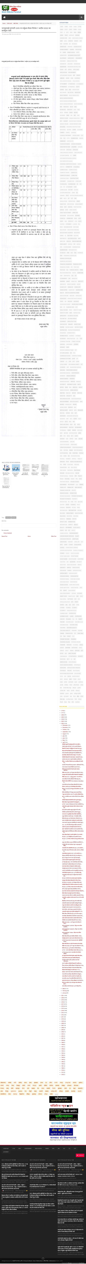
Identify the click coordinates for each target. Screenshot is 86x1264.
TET (75, 633)
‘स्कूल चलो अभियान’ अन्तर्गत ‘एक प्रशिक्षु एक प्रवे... (72, 905)
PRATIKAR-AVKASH (64, 481)
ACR (61, 43)
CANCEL (68, 132)
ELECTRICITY (63, 238)
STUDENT (74, 607)
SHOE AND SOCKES (75, 579)
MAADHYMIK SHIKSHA (75, 367)
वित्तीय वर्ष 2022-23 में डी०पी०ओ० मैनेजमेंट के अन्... (72, 818)
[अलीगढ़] (22, 1082)
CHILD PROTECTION (65, 146)
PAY (69, 456)
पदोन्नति (72, 690)
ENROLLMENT (63, 244)
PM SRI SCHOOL (64, 476)
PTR (75, 501)
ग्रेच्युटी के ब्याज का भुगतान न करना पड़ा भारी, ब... (71, 907)
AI (60, 52)
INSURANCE (63, 333)
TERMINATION (69, 633)
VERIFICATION (63, 662)
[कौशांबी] (4, 1085)
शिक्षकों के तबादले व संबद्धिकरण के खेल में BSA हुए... (72, 748)
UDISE (81, 644)
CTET (75, 187)
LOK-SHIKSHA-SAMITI (74, 364)
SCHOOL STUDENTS (78, 550)
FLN (67, 270)
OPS (61, 450)
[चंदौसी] (31, 1085)
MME (81, 401)
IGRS (71, 312)
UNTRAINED (74, 647)
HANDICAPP (77, 287)
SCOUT (67, 553)
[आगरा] (27, 1082)
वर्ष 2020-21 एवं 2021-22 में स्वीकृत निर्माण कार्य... (72, 882)
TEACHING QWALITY (65, 630)
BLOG (61, 112)
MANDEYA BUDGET (64, 381)
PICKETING (70, 464)
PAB (70, 453)
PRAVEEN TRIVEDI (75, 481)
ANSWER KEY (63, 63)
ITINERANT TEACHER (65, 341)
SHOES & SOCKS (64, 584)
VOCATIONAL (76, 670)
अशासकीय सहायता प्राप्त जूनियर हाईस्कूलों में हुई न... (72, 903)
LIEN (70, 361)
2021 (62, 995)
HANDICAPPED (63, 290)
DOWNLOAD (70, 218)
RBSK (78, 507)
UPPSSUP (77, 650)
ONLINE (80, 438)
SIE (61, 590)
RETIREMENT (69, 527)
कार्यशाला (66, 685)
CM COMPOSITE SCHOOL (66, 161)
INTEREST (71, 335)
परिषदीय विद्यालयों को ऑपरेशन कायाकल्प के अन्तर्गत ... (72, 884)
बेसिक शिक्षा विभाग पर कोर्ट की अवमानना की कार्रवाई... (72, 943)
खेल (61, 687)
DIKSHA (62, 209)
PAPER (65, 456)
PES (61, 464)
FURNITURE (80, 272)
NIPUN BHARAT (64, 427)
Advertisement (28, 1148)
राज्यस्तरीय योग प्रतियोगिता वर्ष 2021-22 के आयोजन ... (73, 847)
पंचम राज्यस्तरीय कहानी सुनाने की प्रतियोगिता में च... (72, 752)
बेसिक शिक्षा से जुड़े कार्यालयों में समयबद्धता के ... (71, 802)
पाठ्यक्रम (62, 693)
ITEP (81, 338)
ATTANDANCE (71, 84)
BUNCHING (63, 129)
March (64, 988)
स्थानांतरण (77, 702)
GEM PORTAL (67, 275)
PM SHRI (62, 473)
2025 (62, 717)
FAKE (68, 252)
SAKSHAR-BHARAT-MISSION (67, 536)
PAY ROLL (62, 458)
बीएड (78, 696)
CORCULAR (78, 181)
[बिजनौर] (56, 1088)
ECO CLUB (75, 227)
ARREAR (78, 75)
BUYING (69, 129)
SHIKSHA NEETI (63, 573)
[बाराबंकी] (51, 1088)
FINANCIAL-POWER (64, 267)
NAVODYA (62, 418)
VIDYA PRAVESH (72, 662)
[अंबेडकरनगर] (6, 1082)
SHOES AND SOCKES (74, 584)
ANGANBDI (63, 61)
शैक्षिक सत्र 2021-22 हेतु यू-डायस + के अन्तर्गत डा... (72, 776)
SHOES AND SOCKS (64, 587)
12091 (61, 26)
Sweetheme (81, 1263)
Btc (64, 1148)
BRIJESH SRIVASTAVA (75, 118)
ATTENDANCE (63, 86)
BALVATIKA (77, 92)
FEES (61, 255)
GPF (69, 278)
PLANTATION (63, 467)
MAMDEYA (62, 375)
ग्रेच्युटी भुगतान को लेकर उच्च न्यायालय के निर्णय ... (72, 868)
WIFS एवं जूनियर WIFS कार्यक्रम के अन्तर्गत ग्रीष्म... (72, 820)
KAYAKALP (62, 347)
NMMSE (74, 430)
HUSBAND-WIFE (70, 307)
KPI (71, 353)
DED (75, 198)
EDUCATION (63, 229)
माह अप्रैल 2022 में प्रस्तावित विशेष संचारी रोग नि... (72, 978)
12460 (66, 26)
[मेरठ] (27, 1091)
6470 (67, 32)
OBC (67, 438)
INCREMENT (63, 321)
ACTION (66, 43)
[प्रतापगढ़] (60, 1085)
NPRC (79, 433)
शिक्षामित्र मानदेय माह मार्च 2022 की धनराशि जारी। (72, 900)
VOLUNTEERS (77, 673)
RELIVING (75, 516)
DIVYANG (77, 215)
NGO (71, 424)
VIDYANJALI (63, 670)
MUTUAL (62, 413)
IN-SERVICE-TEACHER (73, 315)
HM (65, 301)
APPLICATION (63, 72)
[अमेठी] (17, 1082)
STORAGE (68, 607)
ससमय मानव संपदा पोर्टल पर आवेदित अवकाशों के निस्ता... (73, 895)
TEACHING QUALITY (72, 627)
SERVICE (69, 567)
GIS (72, 275)
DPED (75, 218)
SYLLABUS (68, 619)
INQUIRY (70, 324)
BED (61, 106)
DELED (78, 201)
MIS (74, 395)
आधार (76, 682)
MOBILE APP (68, 404)
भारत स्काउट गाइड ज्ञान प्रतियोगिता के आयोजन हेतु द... (73, 822)
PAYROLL (74, 458)
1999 (62, 1042)
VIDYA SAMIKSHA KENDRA (66, 665)
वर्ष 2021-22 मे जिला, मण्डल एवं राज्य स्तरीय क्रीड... (72, 886)
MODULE (70, 407)
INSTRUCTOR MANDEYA (74, 330)
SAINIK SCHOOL (64, 533)
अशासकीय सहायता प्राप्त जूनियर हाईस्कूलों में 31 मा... (72, 911)
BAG (70, 89)
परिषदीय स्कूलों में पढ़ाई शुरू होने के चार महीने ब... (71, 744)
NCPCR (61, 421)
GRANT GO (74, 281)
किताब (71, 685)
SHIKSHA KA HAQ (77, 570)
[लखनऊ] (49, 1091)
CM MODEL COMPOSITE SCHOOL (68, 164)
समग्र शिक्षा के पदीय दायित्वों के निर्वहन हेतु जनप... (71, 778)
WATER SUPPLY (75, 676)
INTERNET (78, 335)
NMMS (69, 430)
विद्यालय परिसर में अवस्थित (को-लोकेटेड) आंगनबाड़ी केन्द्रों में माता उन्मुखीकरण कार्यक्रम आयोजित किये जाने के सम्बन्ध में (15, 1197)
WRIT (70, 679)
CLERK (74, 155)
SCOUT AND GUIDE (65, 556)
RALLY (78, 504)
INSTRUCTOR (63, 330)
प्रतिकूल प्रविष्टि (77, 693)
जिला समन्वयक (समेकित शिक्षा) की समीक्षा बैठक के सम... (73, 965)
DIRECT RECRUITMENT (65, 212)
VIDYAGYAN (63, 667)
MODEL (75, 404)
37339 (79, 29)
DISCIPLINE (63, 215)
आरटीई (61, 685)
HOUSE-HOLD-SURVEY (77, 304)
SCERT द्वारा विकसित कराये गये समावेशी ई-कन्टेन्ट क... (72, 870)
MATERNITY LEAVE (71, 384)
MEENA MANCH (74, 390)
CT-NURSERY (69, 187)
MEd (70, 387)
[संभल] (11, 1094)
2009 (62, 1021)
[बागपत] (45, 1088)
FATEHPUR (80, 252)
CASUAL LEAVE (76, 135)
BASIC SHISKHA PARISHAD (66, 104)
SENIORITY (63, 567)
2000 (62, 1040)
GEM (61, 275)
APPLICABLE (76, 69)
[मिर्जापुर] (9, 1091)
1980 (62, 1068)
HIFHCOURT (79, 295)
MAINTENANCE (75, 373)
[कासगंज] (77, 1082)
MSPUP (71, 410)
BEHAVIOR (66, 106)
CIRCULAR (9, 23)
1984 (62, 1063)
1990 (62, 1057)
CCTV (68, 138)
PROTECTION (63, 501)
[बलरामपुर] (20, 1088)
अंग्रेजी (65, 682)
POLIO (61, 478)
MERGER (74, 393)
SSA (70, 604)
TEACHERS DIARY (64, 624)
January (64, 993)
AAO (70, 38)
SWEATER (62, 619)
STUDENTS (62, 610)
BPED (68, 115)
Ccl (69, 1148)
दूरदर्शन (79, 687)
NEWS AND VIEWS (64, 424)
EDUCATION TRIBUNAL (73, 229)
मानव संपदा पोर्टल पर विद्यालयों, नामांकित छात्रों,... (71, 866)
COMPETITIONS (73, 169)
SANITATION (63, 541)
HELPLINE (72, 295)
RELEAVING (62, 516)
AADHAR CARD (63, 38)
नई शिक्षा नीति (62, 690)
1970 (62, 1074)
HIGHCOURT (63, 298)
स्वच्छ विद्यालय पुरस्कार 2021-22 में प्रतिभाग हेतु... (72, 872)
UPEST (66, 650)
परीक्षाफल (77, 690)
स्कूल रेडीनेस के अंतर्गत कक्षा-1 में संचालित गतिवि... (72, 816)
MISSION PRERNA (64, 401)
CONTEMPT (63, 181)
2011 (62, 1017)
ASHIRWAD (77, 78)
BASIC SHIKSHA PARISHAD (66, 98)
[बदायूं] (9, 1088)
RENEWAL (69, 519)
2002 (62, 1036)
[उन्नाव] (44, 1082)
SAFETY (73, 530)
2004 (62, 1031)
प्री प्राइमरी (66, 696)
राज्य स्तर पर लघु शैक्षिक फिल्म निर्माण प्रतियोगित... (72, 814)
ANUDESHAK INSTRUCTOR (74, 66)
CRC (80, 184)
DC (68, 198)
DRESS (61, 221)
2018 (62, 1002)
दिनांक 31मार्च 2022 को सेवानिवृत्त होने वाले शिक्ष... (71, 786)
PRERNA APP (63, 487)
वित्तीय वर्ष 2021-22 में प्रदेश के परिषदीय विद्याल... (71, 948)
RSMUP (62, 530)
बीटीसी (81, 696)
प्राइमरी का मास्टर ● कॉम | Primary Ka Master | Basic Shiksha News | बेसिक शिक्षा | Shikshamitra (33, 1260)
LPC (82, 364)
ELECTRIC (76, 235)
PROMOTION (73, 493)
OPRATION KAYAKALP (77, 447)
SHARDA (69, 570)
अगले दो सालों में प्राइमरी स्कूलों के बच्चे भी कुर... (71, 859)
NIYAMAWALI (78, 427)
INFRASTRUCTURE (71, 321)
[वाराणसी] (69, 1091)
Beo (53, 1148)
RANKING (62, 507)
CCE (61, 138)
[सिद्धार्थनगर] (25, 1094)
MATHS (62, 387)
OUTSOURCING (64, 453)
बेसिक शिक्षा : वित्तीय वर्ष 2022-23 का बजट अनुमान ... (72, 913)
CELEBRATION (74, 138)
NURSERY (62, 438)
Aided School (38, 1148)
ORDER (71, 450)
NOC (61, 433)
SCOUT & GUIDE (75, 553)
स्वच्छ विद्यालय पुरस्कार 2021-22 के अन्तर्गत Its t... (72, 853)
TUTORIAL (75, 644)
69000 (61, 35)
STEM (77, 604)
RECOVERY (62, 513)
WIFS (61, 679)
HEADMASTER (79, 290)
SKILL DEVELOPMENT (65, 593)
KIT (76, 350)
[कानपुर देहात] (71, 1082)
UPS (82, 650)
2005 (62, 1029)
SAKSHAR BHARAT (73, 533)
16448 (74, 26)
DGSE (61, 207)
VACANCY (80, 656)
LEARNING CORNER (76, 355)
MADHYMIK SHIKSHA (65, 373)
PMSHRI (71, 476)
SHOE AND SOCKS (64, 582)
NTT (72, 436)
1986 (62, 1061)
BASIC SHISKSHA (78, 104)
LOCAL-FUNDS (63, 364)
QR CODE (80, 501)
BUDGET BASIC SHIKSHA (75, 121)
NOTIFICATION (73, 433)
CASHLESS (73, 132)
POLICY (80, 476)
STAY (73, 604)
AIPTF (77, 52)
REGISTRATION (78, 513)
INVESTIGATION (71, 338)
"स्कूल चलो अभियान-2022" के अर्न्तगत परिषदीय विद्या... (73, 794)
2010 (62, 1019)
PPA (77, 478)
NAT (76, 413)
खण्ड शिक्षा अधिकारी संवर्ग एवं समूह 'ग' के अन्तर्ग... (71, 754)
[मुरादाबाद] (23, 1091)
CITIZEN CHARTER (64, 155)
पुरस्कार (67, 693)
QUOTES (62, 504)
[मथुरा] (76, 1088)
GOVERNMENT (63, 278)
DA (77, 192)
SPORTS (62, 604)
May (64, 740)
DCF (72, 198)
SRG (66, 604)
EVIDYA (78, 244)
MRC (75, 407)
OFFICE (71, 438)
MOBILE (62, 404)
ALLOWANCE (63, 58)
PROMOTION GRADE (65, 496)
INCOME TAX (63, 318)
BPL (71, 115)
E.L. (79, 224)
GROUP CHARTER (71, 284)
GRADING (62, 281)
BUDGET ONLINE (64, 124)
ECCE (61, 227)
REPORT (74, 519)
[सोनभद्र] (43, 1094)
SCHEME (71, 544)
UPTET (61, 653)
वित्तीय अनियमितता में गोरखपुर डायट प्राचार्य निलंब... (72, 792)
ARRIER (67, 78)
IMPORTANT (63, 315)
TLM (64, 636)
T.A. (73, 619)
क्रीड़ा (81, 685)
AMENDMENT (71, 58)
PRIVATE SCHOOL (64, 493)
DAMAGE (62, 195)
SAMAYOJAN (75, 539)
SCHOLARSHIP (77, 544)
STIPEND (62, 607)
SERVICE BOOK (75, 567)
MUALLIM (80, 410)
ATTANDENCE (80, 84)
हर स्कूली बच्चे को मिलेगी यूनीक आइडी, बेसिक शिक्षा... (72, 955)
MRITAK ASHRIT (64, 410)
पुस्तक (71, 693)
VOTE (61, 676)
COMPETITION (63, 169)
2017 (62, 1004)
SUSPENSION (78, 616)
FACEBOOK (62, 252)
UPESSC (62, 650)
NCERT (75, 418)
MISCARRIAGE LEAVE (65, 398)
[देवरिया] (48, 1085)
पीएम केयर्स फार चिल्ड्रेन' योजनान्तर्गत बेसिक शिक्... (72, 967)
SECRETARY (72, 561)
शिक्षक (65, 702)
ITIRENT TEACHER (76, 341)
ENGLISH (69, 241)
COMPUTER (74, 175)
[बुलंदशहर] (62, 1088)
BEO (75, 106)
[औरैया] (53, 1082)
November (65, 727)
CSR (61, 187)
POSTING (67, 478)
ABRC (61, 41)
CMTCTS (62, 167)
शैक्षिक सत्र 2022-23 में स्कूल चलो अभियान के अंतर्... (72, 772)
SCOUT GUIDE (74, 556)
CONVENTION (70, 181)
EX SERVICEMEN (67, 247)
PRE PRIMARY (63, 484)
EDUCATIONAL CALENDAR (66, 232)
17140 (79, 26)
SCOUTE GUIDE (72, 559)
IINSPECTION (76, 312)
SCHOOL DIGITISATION (66, 550)
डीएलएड (74, 687)
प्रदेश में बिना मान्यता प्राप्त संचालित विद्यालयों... (71, 957)
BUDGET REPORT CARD (75, 124)
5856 (61, 32)
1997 (62, 1046)
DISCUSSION (70, 215)
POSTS (72, 478)
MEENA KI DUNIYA (64, 390)
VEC (75, 659)
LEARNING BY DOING (65, 355)
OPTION (66, 450)
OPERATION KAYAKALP (65, 447)
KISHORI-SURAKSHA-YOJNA (66, 350)
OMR (76, 438)
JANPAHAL (62, 344)
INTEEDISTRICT (71, 333)
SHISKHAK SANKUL (64, 579)
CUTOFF (76, 189)
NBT (67, 418)
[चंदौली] (26, 1085)
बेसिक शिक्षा (62, 699)
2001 (62, 1038)
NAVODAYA (63, 416)
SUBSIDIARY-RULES (71, 610)
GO (75, 275)
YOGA (74, 679)
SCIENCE (62, 553)
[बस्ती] (30, 1088)
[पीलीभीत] (54, 1085)
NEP (74, 421)
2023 (62, 721)
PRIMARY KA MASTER (65, 490)
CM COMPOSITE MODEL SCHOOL (68, 158)
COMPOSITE (74, 172)
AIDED (64, 52)
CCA (82, 135)
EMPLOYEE (62, 241)
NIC (75, 424)
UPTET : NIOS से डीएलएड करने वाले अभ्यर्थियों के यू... (73, 804)
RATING (74, 507)
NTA (65, 436)
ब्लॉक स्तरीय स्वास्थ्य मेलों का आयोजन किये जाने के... (72, 917)
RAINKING (73, 504)
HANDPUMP (71, 290)
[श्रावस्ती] (82, 1091)
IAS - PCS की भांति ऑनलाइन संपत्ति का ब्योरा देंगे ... (72, 824)
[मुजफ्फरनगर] (17, 1091)
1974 (62, 1070)
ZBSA (79, 679)
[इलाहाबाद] (38, 1082)
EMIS (79, 238)
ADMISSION (63, 46)
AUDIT (77, 86)
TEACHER (62, 622)
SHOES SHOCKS (74, 587)
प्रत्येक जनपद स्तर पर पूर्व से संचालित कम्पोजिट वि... (72, 759)
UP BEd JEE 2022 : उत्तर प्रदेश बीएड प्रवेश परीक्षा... (72, 861)
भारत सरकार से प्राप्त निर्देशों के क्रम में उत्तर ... (71, 767)
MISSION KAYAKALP (76, 398)
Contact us (80, 1155)
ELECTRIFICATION (72, 238)
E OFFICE (62, 224)
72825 (66, 35)
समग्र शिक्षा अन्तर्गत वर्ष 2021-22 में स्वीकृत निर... (71, 986)
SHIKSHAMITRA (74, 576)
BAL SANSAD (63, 92)
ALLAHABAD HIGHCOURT (74, 55)
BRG (78, 115)
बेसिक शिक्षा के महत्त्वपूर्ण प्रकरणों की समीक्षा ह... (71, 893)
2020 (62, 997)
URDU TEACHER (72, 653)
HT (64, 307)
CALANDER (79, 129)
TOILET (69, 636)
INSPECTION (77, 324)
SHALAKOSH (63, 570)
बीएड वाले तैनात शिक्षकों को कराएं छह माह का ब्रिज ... (72, 750)
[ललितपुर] (63, 1091)
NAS (72, 413)
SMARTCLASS (71, 596)
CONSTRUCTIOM (64, 178)
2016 (62, 1006)
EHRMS (61, 235)
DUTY (79, 221)
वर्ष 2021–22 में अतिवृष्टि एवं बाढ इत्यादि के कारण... (72, 836)
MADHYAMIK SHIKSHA (72, 370)
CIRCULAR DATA (78, 152)
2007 (62, 1025)
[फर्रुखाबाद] (72, 1085)
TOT (73, 636)
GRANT (68, 281)
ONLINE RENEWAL (64, 441)
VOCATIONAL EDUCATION (66, 673)
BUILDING (62, 126)
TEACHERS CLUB (79, 622)
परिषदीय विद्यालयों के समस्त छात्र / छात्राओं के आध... (72, 757)
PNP (76, 476)
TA (76, 619)
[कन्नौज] (58, 1082)
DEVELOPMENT (78, 204)
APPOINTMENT (72, 72)
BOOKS (76, 112)
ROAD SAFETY (76, 527)
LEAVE (73, 358)
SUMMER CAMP (64, 613)
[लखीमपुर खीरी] (57, 1091)
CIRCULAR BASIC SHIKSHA (66, 152)
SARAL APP (76, 541)
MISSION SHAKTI (74, 401)
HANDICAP (70, 287)
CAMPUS (62, 132)
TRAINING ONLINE (75, 642)
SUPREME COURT (64, 616)
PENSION (62, 461)
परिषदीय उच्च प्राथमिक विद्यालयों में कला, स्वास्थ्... (72, 920)
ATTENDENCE (71, 86)
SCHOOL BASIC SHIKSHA (72, 547)
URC (66, 653)
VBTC (68, 659)
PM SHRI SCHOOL (70, 473)
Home (4, 23)
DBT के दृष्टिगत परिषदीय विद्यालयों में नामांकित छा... (72, 963)
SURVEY (71, 616)
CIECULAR (62, 149)
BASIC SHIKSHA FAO (74, 95)
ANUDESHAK (63, 66)
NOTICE (66, 433)
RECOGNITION (72, 510)
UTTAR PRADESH (73, 656)
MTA (75, 410)
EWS (61, 247)
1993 (62, 1053)
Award (47, 1148)
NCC (71, 418)
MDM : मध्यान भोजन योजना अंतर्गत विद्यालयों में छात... (72, 971)
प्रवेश (61, 696)
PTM (72, 501)
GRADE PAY (74, 278)
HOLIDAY (70, 301)
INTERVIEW (63, 338)
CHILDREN (73, 146)
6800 (75, 32)
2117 (62, 712)
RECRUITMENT (70, 513)
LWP (68, 367)
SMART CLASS (63, 596)
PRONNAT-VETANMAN (65, 499)
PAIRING (81, 453)
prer (77, 484)
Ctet (75, 1148)
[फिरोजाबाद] (79, 1085)
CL (71, 155)
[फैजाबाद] (5, 1088)
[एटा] (48, 1082)
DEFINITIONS (72, 201)
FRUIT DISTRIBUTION (65, 272)
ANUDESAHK (77, 63)
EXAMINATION (63, 250)
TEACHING (62, 627)
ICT (76, 307)
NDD (70, 421)
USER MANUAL (63, 656)
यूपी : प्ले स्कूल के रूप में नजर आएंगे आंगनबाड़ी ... (71, 857)
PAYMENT (68, 458)
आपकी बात (81, 682)
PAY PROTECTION (75, 456)
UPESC (80, 647)
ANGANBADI (79, 58)
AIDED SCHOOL (71, 52)
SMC (77, 596)
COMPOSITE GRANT (65, 175)
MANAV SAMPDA (64, 378)
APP (66, 69)
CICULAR (80, 146)
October (65, 729)
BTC (61, 121)
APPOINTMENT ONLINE (66, 75)
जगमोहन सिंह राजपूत (67, 687)
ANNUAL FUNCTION (72, 61)
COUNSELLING (71, 184)
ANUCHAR (70, 63)
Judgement (5, 1151)
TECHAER (80, 630)
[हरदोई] (53, 1094)
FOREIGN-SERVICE (74, 270)
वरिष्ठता (79, 699)
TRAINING (73, 639)
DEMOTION (63, 204)
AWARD (62, 89)
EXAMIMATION (76, 247)
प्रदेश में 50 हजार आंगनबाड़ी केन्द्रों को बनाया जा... (72, 826)
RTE (66, 530)
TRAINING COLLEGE (65, 642)
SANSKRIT (70, 541)
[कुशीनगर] (83, 1082)
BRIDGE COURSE (64, 118)
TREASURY (69, 644)
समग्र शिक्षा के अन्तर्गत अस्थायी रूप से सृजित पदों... (72, 976)
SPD (79, 599)
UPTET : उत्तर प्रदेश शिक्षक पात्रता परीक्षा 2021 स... (72, 950)
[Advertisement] (29, 48)
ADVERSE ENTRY (77, 46)
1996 (62, 1049)
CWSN (73, 192)
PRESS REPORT (78, 487)
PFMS (64, 464)
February (65, 990)
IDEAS (70, 310)
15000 (70, 26)
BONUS (66, 112)
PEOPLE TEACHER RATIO (76, 461)
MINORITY (69, 395)
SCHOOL (62, 547)
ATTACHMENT (63, 84)
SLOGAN (74, 593)
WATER (69, 676)
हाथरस (56, 1094)
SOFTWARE (70, 599)
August (64, 733)
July (63, 736)
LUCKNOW (62, 367)
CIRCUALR (68, 149)
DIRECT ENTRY (72, 209)
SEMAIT (79, 564)
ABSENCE (70, 41)
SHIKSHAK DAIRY (73, 573)
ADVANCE (70, 46)
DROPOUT (70, 221)
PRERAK (81, 484)
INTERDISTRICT (64, 335)
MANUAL (78, 381)
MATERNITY (63, 384)
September (65, 731)
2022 (62, 723)
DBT (61, 198)
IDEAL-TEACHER (64, 310)
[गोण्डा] (15, 1085)
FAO (72, 252)
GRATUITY (80, 281)
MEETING (16, 23)
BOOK (71, 112)
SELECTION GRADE (71, 564)
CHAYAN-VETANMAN (76, 144)
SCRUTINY (62, 561)
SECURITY (79, 561)
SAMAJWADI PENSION (65, 539)
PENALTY (80, 458)
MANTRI (73, 381)
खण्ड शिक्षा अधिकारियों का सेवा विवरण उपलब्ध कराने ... (72, 915)
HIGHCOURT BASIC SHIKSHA (74, 298)
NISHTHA (71, 427)
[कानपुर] (63, 1082)
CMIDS (79, 164)
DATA (67, 195)
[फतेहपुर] (65, 1085)
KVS (74, 353)
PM (69, 467)
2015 (62, 1008)
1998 (62, 1044)
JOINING (76, 344)
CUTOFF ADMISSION (65, 192)
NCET (79, 418)
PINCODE (76, 464)
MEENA (80, 387)
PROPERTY (74, 499)
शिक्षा (69, 702)
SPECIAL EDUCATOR (65, 602)
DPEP (79, 218)
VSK (65, 676)
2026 (62, 715)
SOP (75, 599)
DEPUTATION (70, 204)
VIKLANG (69, 670)
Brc (59, 1148)
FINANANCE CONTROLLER (70, 255)
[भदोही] (67, 1088)
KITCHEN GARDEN (64, 353)
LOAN (77, 361)
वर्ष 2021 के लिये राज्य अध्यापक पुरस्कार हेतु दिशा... (72, 878)
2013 (62, 1012)
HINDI (61, 301)
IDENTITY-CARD (64, 312)
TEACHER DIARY (69, 622)
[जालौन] (42, 1085)
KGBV (67, 347)
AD (70, 43)
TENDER (62, 633)
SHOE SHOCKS (73, 582)
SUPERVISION (72, 613)
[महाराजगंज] (83, 1088)
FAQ (75, 252)
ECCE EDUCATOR (68, 227)
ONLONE (72, 441)
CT (64, 187)
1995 (62, 1051)
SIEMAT (65, 590)
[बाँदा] (40, 1088)
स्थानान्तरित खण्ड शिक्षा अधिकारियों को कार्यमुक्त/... (72, 974)
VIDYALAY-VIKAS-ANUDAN (73, 667)
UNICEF (62, 647)
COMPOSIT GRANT (64, 172)
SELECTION (63, 564)
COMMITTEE (69, 167)
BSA (82, 118)
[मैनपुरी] (32, 1091)
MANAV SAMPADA (71, 375)
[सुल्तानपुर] (37, 1094)
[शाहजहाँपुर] (76, 1091)
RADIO (67, 504)
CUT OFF (70, 189)
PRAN (80, 478)
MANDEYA (72, 378)
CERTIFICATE (70, 141)
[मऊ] (71, 1088)
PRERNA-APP (70, 487)
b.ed (66, 89)
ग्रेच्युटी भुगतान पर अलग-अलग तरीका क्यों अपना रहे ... (72, 938)
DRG (66, 221)
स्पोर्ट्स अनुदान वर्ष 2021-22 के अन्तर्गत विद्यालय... (72, 746)
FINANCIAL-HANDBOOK (66, 264)
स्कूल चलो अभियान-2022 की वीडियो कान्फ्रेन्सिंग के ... (73, 842)
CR (77, 184)
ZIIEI (61, 682)
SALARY (77, 536)
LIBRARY (62, 361)
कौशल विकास (76, 685)
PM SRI (77, 473)
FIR (71, 267)
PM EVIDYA (70, 470)
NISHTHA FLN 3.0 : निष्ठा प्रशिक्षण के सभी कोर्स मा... (73, 980)
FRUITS (74, 272)
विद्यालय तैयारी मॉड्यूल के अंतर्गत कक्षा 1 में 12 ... (71, 969)
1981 (62, 1066)
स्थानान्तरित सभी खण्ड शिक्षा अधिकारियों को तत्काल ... (72, 784)
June (64, 738)
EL (65, 235)
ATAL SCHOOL (76, 81)
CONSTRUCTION (74, 178)
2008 (62, 1023)
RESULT (76, 524)
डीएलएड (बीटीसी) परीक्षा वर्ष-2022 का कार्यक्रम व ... (72, 855)
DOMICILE (62, 218)
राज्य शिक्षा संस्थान (69, 699)
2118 (62, 710)
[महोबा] (3, 1091)
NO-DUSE (79, 430)
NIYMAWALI (63, 430)
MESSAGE (79, 393)
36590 (74, 29)
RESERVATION (71, 521)
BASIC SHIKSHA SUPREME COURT (68, 101)
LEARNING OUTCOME (65, 358)
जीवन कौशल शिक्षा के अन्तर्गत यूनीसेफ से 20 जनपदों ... (72, 834)
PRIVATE (74, 490)
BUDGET (66, 121)
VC (71, 659)
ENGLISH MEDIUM (76, 241)
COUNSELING (63, 184)
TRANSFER (62, 644)
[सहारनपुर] (18, 1094)
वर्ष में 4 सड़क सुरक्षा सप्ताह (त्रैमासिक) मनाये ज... (71, 888)
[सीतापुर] (30, 1094)
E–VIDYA (75, 224)
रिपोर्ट (76, 699)
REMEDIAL (62, 519)
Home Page (6, 1148)
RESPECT (71, 524)
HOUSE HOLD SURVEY (65, 304)
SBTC (61, 544)
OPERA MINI (74, 444)
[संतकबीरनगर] (6, 1094)
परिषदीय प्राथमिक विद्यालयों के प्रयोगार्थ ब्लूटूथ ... (71, 811)
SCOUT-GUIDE (63, 559)
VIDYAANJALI (77, 665)
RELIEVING (69, 516)
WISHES (66, 679)
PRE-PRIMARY (71, 484)
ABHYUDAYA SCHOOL (77, 38)
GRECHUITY (63, 284)
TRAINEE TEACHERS (64, 639)
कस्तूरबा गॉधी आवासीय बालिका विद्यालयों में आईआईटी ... (73, 774)
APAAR (61, 69)
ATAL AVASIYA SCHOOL (65, 81)
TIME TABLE (80, 633)
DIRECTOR (75, 212)
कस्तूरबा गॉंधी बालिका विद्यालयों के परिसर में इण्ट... (71, 880)
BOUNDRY (62, 115)
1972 (62, 1072)
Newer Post (4, 536)
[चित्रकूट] (37, 1085)
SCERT (65, 544)
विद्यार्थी (61, 702)
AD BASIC (74, 43)
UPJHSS (71, 650)
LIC (66, 361)
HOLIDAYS (76, 301)
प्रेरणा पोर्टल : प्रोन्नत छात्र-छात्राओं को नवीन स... (72, 909)
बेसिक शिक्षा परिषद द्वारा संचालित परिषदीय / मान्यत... (72, 936)
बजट (71, 696)
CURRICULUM (63, 189)
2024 (62, 719)
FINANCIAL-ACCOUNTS (66, 261)
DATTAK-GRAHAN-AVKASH (76, 195)
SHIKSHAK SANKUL (64, 576)
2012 (62, 1014)
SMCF (81, 596)
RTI (69, 530)
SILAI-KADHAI (71, 590)
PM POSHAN (77, 470)
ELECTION (69, 235)
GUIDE (78, 284)
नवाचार (68, 690)
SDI (67, 561)
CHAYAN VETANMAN (65, 144)
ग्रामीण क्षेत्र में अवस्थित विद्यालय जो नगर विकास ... (72, 864)
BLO (79, 109)
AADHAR (77, 35)
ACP (81, 41)
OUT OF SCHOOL (78, 450)
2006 (62, 1027)
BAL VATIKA (70, 92)
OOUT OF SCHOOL (64, 444)
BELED (71, 106)
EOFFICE (70, 244)
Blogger (70, 1263)
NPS (61, 436)
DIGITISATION (77, 207)
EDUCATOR (77, 232)
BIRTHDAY (69, 109)
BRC (75, 115)
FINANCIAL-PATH (77, 264)
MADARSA (62, 370)
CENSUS (81, 138)
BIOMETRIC (63, 109)
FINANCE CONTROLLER (65, 258)
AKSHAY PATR (63, 55)
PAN (61, 456)
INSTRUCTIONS (78, 327)
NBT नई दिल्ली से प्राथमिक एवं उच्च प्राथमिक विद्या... (72, 828)
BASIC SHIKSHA (64, 95)
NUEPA (76, 436)
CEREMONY (63, 141)
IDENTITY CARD (77, 310)
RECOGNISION (63, 510)
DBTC (65, 198)
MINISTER (62, 395)
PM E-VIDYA (74, 467)
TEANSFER (74, 630)
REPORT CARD (63, 521)
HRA (61, 307)
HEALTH (62, 292)
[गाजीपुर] (10, 1085)
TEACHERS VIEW (73, 624)
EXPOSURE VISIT (73, 250)
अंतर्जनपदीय (70, 682)
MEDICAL (75, 387)
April (64, 742)
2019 (62, 999)
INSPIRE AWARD (69, 327)
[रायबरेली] (43, 1091)
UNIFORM (67, 647)
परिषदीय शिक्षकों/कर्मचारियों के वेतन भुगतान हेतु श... (72, 799)
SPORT (76, 602)
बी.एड (74, 696)
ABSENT (76, 41)
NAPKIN (68, 413)
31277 (66, 29)
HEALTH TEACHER (64, 295)
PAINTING (75, 453)
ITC (77, 338)
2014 (62, 1010)
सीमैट (73, 702)
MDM (66, 387)
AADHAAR (71, 35)
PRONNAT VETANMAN (77, 496)
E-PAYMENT (68, 224)
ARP (74, 75)
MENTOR (68, 393)
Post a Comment (8, 533)
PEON (67, 461)
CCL (64, 138)
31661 (70, 29)
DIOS (66, 209)
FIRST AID (76, 267)
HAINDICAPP (63, 287)
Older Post (53, 536)
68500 (79, 32)
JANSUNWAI (69, 344)
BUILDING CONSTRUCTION (73, 126)
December (65, 725)
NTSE (68, 436)
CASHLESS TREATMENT (65, 135)
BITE (75, 109)
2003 (62, 1034)
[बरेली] (14, 1088)
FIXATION (62, 270)
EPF (74, 244)
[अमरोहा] (12, 1082)
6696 (71, 32)
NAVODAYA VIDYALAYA (72, 416)
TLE (61, 636)
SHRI (81, 587)
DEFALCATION (63, 201)
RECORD (79, 510)
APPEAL (70, 69)
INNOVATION (63, 324)
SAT (82, 541)
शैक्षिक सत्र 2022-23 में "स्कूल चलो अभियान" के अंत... (73, 945)
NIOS (78, 424)
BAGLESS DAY (76, 89)
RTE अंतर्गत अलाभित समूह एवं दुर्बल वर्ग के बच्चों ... (71, 809)
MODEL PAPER (63, 407)
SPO (72, 602)
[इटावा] (32, 1082)
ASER (72, 78)
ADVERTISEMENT (64, 49)
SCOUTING (80, 559)
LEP (77, 358)
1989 (62, 1059)
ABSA (65, 41)
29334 (61, 29)
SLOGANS (79, 593)
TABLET (80, 619)
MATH (79, 384)
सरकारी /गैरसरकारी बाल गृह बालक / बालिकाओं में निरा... (73, 764)
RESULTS (62, 527)
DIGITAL (70, 207)
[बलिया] (25, 1088)
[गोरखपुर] (20, 1085)
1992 (62, 1055)
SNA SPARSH (63, 599)
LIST (73, 361)
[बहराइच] (35, 1088)
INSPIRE (62, 327)
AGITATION (78, 49)
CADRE (74, 129)
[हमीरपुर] (48, 1094)
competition (76, 167)
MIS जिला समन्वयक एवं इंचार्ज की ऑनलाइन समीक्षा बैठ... (73, 891)
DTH (76, 221)
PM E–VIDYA (63, 470)
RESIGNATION (63, 524)
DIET (65, 207)
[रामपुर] (37, 1091)
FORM (81, 270)
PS (68, 501)
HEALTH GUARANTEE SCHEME (72, 292)
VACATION (62, 659)
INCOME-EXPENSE (72, 318)
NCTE (66, 421)
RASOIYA (68, 507)
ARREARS (62, 78)
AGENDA (72, 49)
